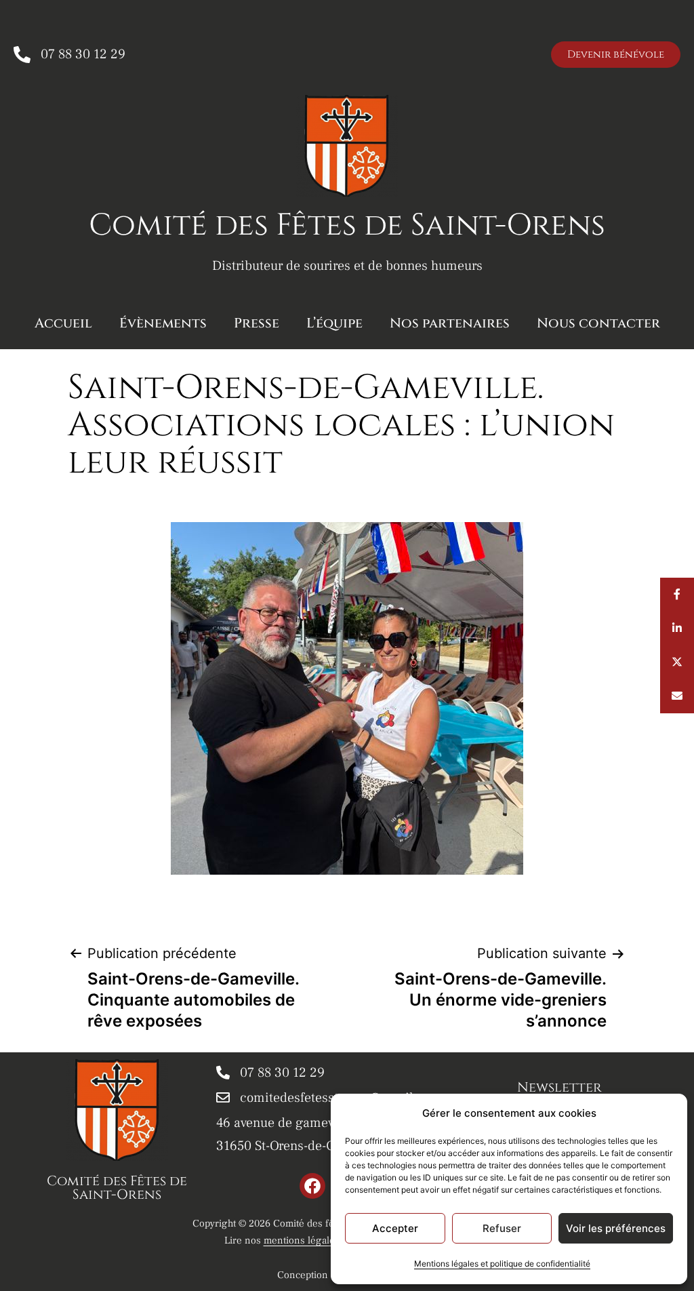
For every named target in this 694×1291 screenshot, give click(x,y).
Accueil (63, 323)
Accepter (395, 1228)
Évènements (163, 323)
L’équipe (334, 323)
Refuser (502, 1228)
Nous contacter (598, 323)
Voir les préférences (616, 1228)
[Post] (677, 662)
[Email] (677, 696)
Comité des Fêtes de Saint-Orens (347, 225)
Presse (256, 323)
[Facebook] (312, 1186)
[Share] (677, 595)
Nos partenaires (450, 323)
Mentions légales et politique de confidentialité (502, 1263)
